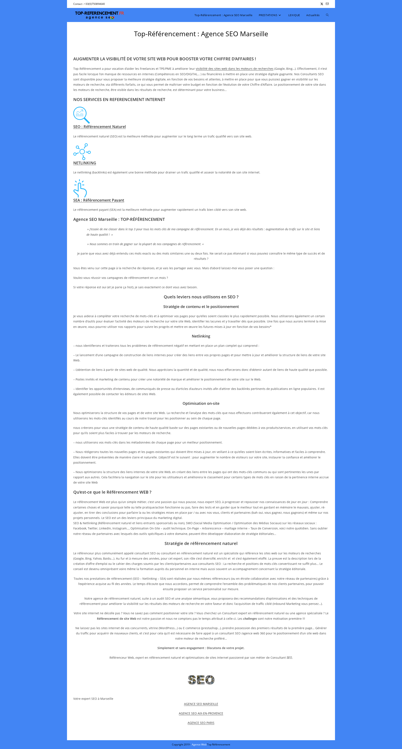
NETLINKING (84, 162)
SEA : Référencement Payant (98, 200)
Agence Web (199, 744)
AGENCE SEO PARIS (201, 723)
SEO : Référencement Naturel (99, 126)
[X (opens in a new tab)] (322, 4)
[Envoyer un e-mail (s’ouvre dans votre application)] (327, 4)
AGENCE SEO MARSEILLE (201, 704)
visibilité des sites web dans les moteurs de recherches (234, 69)
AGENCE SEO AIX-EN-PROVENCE (201, 713)
